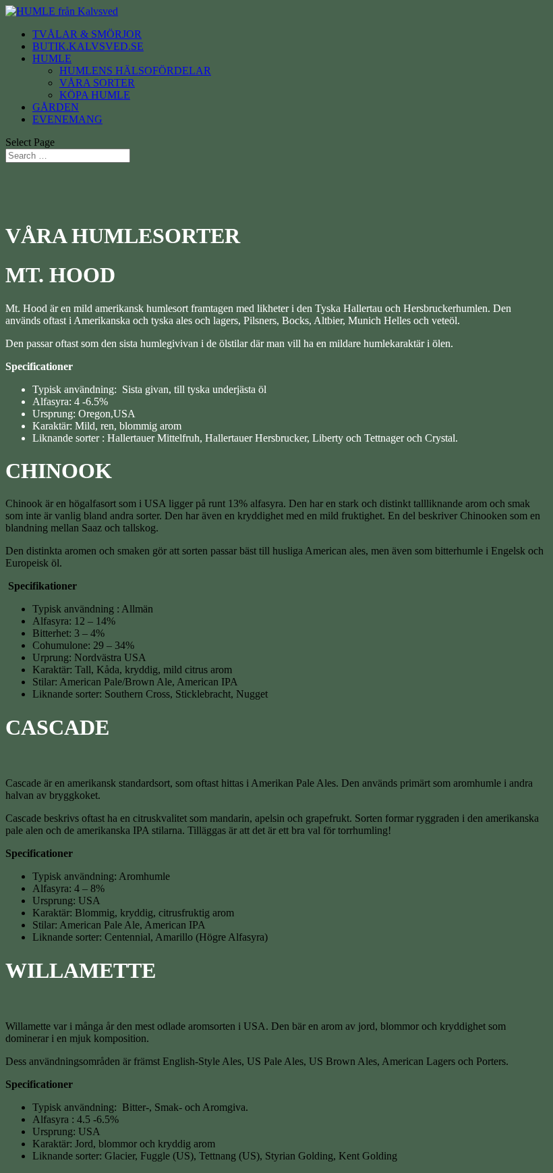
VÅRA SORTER (97, 82)
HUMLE (51, 58)
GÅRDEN (55, 107)
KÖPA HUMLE (94, 95)
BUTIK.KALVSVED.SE (88, 46)
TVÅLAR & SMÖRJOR (87, 34)
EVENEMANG (67, 119)
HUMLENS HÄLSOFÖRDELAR (135, 70)
